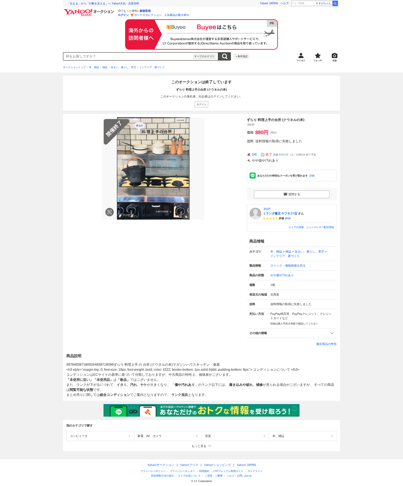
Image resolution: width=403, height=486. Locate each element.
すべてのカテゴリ (204, 56)
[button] (292, 333)
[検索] (335, 3)
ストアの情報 (296, 227)
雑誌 (104, 67)
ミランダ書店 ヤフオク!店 (280, 213)
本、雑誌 (94, 67)
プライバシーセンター (182, 471)
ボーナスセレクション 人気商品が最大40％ (161, 15)
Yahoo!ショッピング (217, 465)
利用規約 (204, 471)
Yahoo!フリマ (189, 465)
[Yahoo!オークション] (89, 10)
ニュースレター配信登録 (320, 227)
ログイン (123, 15)
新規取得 (145, 10)
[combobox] (128, 56)
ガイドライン (255, 471)
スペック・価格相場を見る (288, 265)
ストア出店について (189, 475)
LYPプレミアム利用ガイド (228, 471)
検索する (224, 56)
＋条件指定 (241, 56)
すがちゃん (324, 3)
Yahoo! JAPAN (269, 3)
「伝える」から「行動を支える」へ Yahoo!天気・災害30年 (103, 3)
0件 (254, 154)
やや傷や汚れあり (282, 275)
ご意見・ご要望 (213, 475)
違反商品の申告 (326, 344)
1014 (287, 218)
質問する (294, 194)
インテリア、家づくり (152, 67)
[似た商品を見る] (109, 212)
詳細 (275, 154)
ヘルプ (284, 3)
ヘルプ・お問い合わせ (239, 475)
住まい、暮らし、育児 (123, 67)
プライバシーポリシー (153, 471)
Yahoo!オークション (160, 465)
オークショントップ (74, 67)
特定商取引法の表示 (162, 475)
